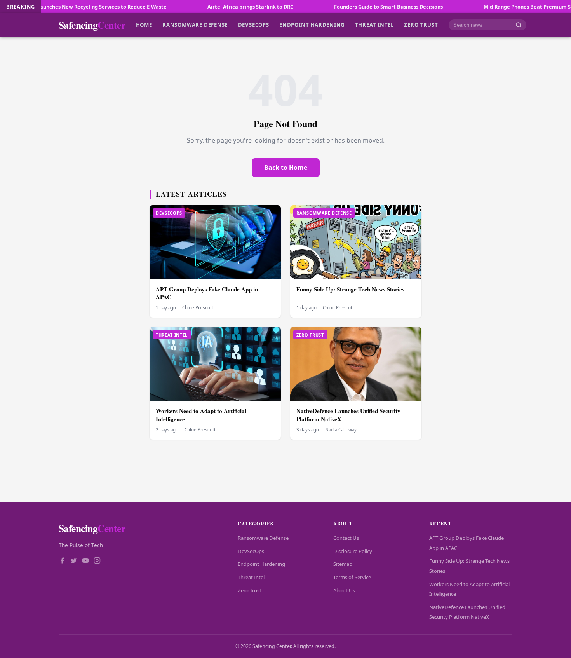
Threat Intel (374, 24)
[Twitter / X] (73, 561)
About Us (344, 590)
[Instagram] (97, 561)
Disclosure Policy (352, 551)
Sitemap (342, 563)
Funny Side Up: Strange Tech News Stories (350, 289)
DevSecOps (253, 24)
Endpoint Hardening (312, 24)
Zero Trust (421, 24)
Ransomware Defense (195, 24)
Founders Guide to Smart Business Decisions (360, 6)
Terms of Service (352, 577)
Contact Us (346, 537)
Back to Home (285, 167)
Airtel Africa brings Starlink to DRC (222, 6)
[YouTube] (85, 561)
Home (144, 24)
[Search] (518, 25)
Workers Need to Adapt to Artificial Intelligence (201, 415)
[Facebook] (62, 561)
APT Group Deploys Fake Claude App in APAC (207, 293)
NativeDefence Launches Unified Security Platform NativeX (348, 415)
